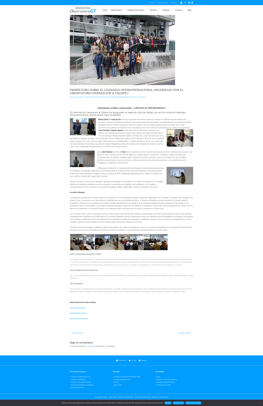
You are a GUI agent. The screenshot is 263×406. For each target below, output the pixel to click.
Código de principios (135, 10)
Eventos (178, 10)
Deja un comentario (77, 97)
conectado (90, 346)
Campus (165, 10)
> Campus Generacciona (121, 379)
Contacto (174, 2)
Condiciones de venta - (143, 397)
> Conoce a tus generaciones (80, 382)
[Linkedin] (192, 3)
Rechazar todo (178, 403)
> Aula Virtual (117, 385)
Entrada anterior (77, 333)
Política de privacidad (193, 403)
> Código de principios (78, 379)
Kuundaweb (164, 397)
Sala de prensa (163, 2)
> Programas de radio (163, 385)
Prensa (134, 97)
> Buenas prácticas (77, 388)
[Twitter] (189, 3)
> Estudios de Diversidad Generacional (126, 377)
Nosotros (152, 2)
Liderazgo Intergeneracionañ (120, 97)
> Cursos (116, 382)
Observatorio (116, 10)
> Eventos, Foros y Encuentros (166, 379)
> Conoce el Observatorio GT (80, 377)
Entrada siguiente (186, 333)
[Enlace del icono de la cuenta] (181, 3)
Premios (153, 10)
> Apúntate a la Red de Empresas (82, 385)
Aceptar (168, 403)
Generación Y (105, 97)
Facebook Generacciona (79, 318)
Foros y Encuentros (92, 97)
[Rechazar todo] (260, 403)
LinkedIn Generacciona (78, 313)
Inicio (105, 10)
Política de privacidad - (126, 397)
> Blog (157, 377)
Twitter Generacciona (77, 308)
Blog (189, 10)
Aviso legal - (113, 397)
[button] (185, 2)
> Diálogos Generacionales (165, 382)
